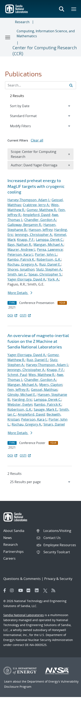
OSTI (23, 315)
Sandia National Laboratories (23, 615)
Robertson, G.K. (49, 259)
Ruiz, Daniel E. (50, 264)
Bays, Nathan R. (19, 244)
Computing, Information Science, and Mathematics (46, 33)
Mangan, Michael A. (48, 244)
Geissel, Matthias (44, 389)
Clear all (37, 140)
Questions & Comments (22, 578)
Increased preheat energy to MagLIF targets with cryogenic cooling (36, 186)
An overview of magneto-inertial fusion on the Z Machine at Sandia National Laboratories (38, 341)
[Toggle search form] (61, 8)
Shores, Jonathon (20, 269)
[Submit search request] (71, 85)
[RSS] (55, 590)
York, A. (53, 279)
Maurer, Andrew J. (21, 249)
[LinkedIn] (38, 590)
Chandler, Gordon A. (40, 219)
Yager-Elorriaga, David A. (26, 279)
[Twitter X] (46, 590)
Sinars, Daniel (54, 424)
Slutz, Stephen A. (49, 269)
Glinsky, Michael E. (21, 394)
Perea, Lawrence (50, 249)
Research (22, 22)
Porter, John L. (46, 254)
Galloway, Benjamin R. (24, 224)
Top (69, 697)
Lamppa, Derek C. (49, 239)
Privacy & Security (58, 578)
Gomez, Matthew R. (42, 210)
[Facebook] (5, 590)
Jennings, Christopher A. (34, 234)
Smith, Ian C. (17, 274)
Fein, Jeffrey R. (18, 389)
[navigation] (40, 482)
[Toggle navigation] (7, 37)
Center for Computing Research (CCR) (44, 50)
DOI (10, 315)
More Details (18, 292)
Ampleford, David (36, 214)
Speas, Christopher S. (45, 274)
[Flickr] (30, 590)
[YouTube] (21, 590)
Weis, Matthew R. (41, 374)
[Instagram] (13, 590)
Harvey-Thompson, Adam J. (28, 200)
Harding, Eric (22, 399)
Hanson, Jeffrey (41, 229)
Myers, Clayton (50, 384)
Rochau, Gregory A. (22, 264)
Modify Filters (26, 126)
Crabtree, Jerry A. (36, 205)
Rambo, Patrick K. (21, 259)
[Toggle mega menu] (74, 8)
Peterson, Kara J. (20, 254)
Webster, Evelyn (19, 404)
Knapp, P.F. (25, 239)
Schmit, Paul (17, 374)
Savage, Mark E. (46, 409)
